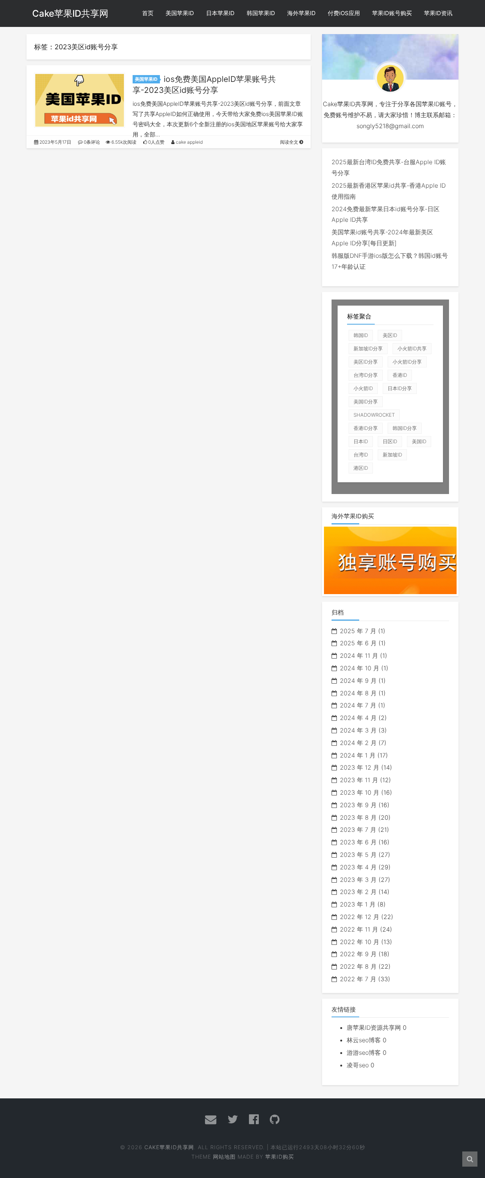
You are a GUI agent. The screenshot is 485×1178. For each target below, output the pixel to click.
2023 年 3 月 (358, 879)
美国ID (419, 441)
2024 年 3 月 (358, 730)
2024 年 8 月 (358, 693)
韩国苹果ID (261, 13)
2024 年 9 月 (358, 680)
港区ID (361, 468)
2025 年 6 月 (358, 643)
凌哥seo (358, 1065)
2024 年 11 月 (359, 655)
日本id (361, 441)
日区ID (390, 441)
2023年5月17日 (54, 142)
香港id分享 (366, 428)
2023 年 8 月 (358, 817)
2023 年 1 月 (357, 904)
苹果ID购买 (279, 1156)
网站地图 (224, 1156)
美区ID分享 (366, 362)
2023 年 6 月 (358, 842)
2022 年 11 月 (359, 929)
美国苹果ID (180, 13)
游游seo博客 (364, 1052)
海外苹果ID (301, 13)
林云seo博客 (364, 1040)
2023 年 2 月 (358, 892)
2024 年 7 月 (358, 705)
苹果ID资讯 (438, 13)
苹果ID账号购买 (392, 13)
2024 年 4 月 (358, 718)
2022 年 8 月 (358, 966)
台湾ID (361, 455)
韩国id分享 (405, 428)
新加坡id (392, 455)
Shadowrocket (374, 415)
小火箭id (363, 388)
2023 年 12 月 (359, 767)
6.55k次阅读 (123, 142)
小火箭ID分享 (407, 362)
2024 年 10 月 (359, 668)
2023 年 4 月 (358, 867)
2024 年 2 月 (358, 743)
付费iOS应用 (344, 13)
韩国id (361, 335)
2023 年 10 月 (359, 792)
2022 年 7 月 (358, 979)
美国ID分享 (366, 401)
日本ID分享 (400, 388)
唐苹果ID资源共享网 (374, 1027)
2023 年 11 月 (359, 780)
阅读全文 (289, 142)
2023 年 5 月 (358, 854)
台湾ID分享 (366, 375)
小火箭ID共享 (412, 348)
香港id (400, 375)
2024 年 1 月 (357, 755)
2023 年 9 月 (358, 805)
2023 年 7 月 (358, 829)
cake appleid (189, 142)
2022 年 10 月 (359, 942)
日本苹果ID (220, 13)
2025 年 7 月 (358, 631)
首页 (147, 13)
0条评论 (91, 142)
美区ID (390, 335)
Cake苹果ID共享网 (70, 13)
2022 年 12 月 (359, 917)
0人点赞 (155, 142)
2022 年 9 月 (358, 954)
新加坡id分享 (368, 348)
